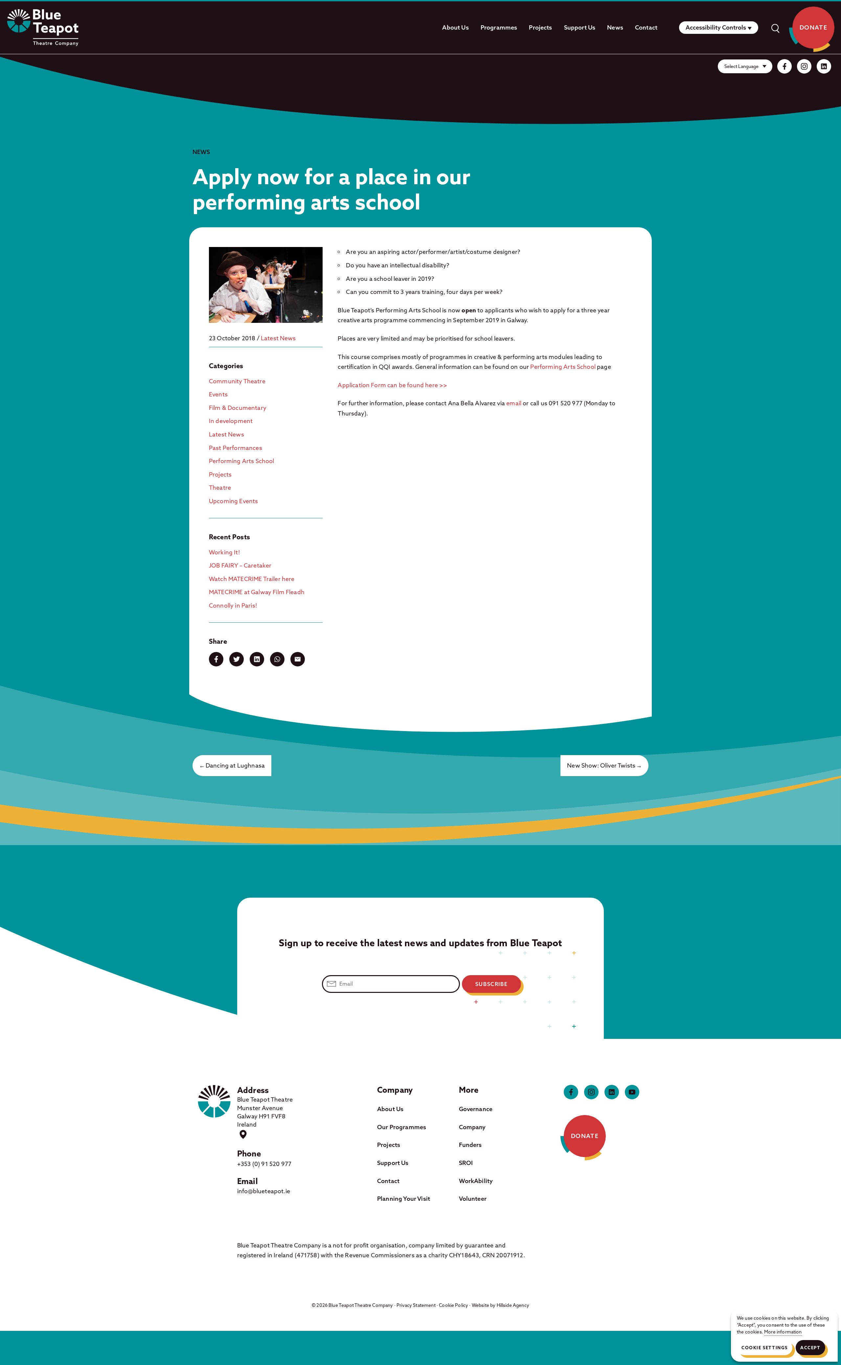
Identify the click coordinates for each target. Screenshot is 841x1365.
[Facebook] (216, 659)
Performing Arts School (241, 461)
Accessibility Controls (716, 27)
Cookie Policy (453, 1305)
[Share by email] (297, 659)
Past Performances (235, 448)
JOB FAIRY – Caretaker (240, 565)
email (513, 403)
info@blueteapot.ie (263, 1191)
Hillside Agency (513, 1305)
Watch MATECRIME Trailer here (251, 579)
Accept (810, 1347)
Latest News (278, 338)
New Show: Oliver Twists (601, 765)
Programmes (499, 27)
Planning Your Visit (403, 1198)
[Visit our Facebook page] (784, 66)
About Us (455, 27)
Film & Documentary (237, 408)
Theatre (220, 487)
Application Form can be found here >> (392, 385)
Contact (646, 27)
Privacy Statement (416, 1305)
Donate (814, 27)
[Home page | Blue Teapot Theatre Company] (43, 27)
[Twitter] (236, 659)
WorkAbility (476, 1181)
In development (231, 421)
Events (218, 394)
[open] (775, 27)
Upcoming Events (233, 501)
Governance (476, 1109)
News (615, 27)
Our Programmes (401, 1127)
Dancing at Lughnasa (235, 765)
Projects (540, 27)
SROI (466, 1163)
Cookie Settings (764, 1347)
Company (472, 1127)
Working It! (224, 552)
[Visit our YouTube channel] (632, 1092)
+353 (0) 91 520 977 (264, 1164)
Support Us (580, 27)
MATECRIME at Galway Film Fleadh (257, 592)
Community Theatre (237, 381)
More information (783, 1332)
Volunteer (473, 1198)
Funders (470, 1145)
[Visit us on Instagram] (804, 66)
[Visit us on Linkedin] (824, 66)
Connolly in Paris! (233, 605)
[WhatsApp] (277, 659)
